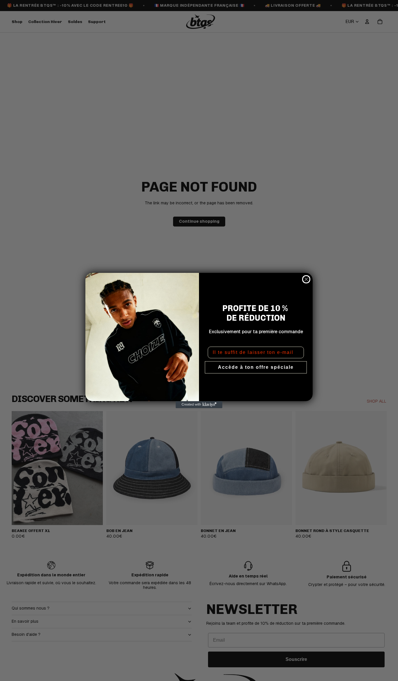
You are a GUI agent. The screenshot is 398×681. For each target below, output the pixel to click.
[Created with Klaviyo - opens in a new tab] (199, 404)
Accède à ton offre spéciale (256, 367)
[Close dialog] (306, 279)
